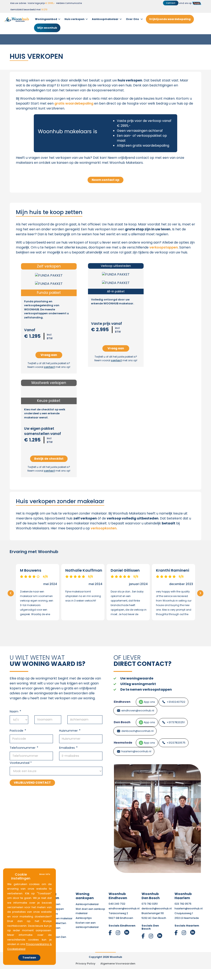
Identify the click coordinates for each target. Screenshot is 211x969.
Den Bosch (122, 722)
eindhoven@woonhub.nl (137, 710)
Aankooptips (84, 918)
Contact (170, 3)
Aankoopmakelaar (105, 19)
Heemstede (123, 743)
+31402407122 (176, 702)
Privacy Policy (85, 963)
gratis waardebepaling (73, 103)
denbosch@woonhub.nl (137, 731)
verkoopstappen (163, 247)
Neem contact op (105, 180)
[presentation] (11, 593)
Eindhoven (122, 702)
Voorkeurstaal (21, 763)
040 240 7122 (117, 903)
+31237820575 (176, 743)
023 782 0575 (183, 903)
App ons (149, 702)
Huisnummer (68, 731)
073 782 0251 (150, 903)
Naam (14, 711)
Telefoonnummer (22, 748)
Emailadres (67, 748)
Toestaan (29, 957)
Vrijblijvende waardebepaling (170, 19)
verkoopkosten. (104, 528)
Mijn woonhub (47, 27)
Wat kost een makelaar (57, 918)
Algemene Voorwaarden (117, 963)
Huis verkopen (74, 19)
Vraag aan (49, 355)
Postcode (16, 731)
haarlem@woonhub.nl (136, 751)
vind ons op (185, 3)
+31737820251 (176, 722)
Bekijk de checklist (48, 459)
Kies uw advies (18, 3)
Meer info (44, 874)
